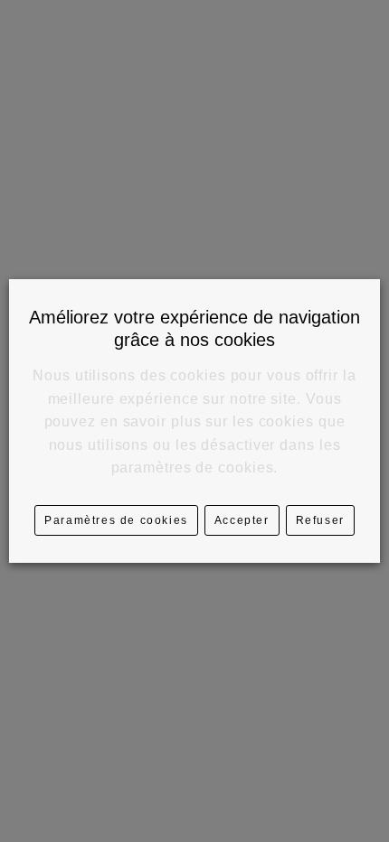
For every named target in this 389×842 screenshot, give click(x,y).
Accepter (242, 520)
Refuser (320, 520)
